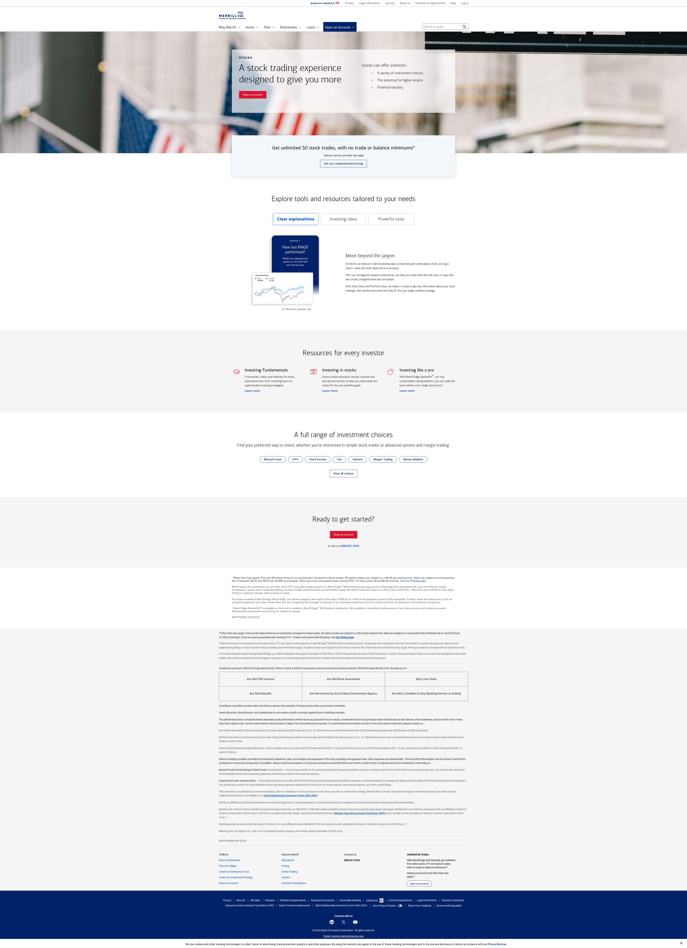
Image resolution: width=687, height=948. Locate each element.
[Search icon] (464, 26)
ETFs (293, 460)
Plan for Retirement (229, 860)
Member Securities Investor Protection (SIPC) (360, 813)
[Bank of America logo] (325, 3)
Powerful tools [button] (387, 220)
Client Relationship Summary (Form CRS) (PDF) (290, 795)
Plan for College (227, 866)
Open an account (419, 883)
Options (355, 460)
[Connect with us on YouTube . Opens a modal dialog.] (355, 922)
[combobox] (445, 26)
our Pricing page (416, 580)
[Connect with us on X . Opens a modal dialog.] (343, 922)
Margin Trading (381, 460)
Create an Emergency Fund (234, 871)
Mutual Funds (271, 460)
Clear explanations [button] (294, 220)
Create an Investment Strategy (236, 877)
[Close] (681, 943)
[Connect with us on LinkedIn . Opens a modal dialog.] (332, 922)
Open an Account (228, 883)
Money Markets (411, 460)
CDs (337, 460)
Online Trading (290, 871)
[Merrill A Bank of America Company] (232, 15)
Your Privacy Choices (384, 905)
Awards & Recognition (294, 883)
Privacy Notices (497, 944)
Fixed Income (315, 460)
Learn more (252, 391)
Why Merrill (288, 860)
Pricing (285, 866)
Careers (286, 877)
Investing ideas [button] (339, 220)
